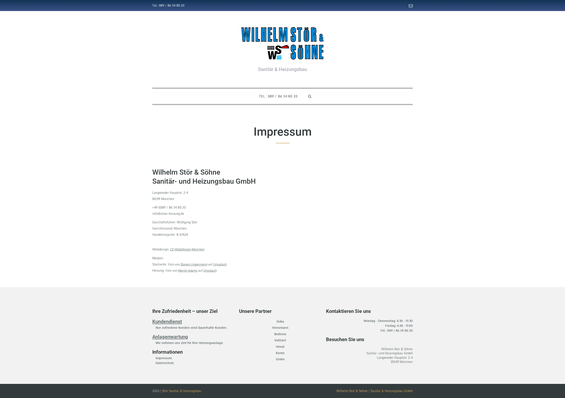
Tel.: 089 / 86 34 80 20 (168, 5)
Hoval (280, 346)
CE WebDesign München (187, 249)
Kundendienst (167, 321)
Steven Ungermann (193, 264)
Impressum (164, 358)
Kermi (280, 353)
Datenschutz (165, 363)
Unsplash (219, 264)
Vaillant (280, 340)
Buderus (280, 334)
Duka (280, 321)
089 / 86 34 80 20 (400, 330)
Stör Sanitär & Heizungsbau (181, 391)
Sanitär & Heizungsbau (282, 69)
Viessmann (280, 327)
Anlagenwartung (170, 337)
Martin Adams (187, 270)
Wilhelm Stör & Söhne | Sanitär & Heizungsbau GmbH (374, 391)
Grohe (280, 359)
